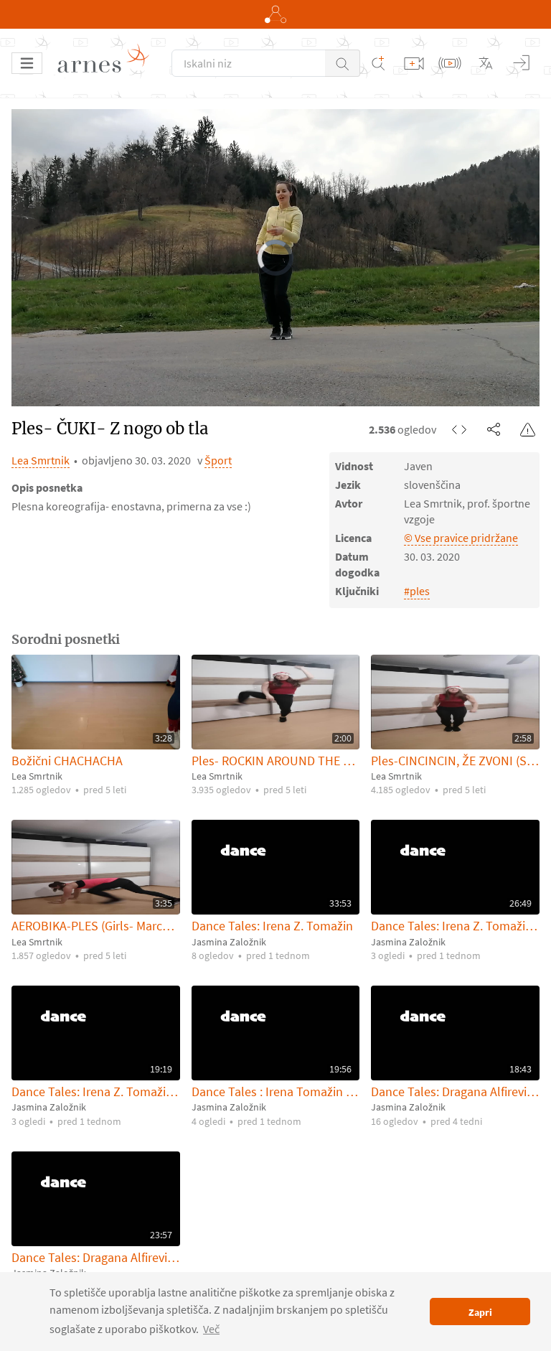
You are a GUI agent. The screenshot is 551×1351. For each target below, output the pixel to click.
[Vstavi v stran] (459, 429)
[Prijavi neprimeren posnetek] (528, 429)
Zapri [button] (480, 1312)
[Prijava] (522, 63)
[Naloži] (414, 63)
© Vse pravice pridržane (461, 537)
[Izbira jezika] (486, 63)
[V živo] (450, 63)
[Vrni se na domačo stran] (108, 63)
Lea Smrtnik (40, 460)
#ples (417, 591)
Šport (218, 460)
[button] (342, 63)
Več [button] (211, 1329)
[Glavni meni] (26, 63)
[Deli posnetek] (493, 429)
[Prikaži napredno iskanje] (378, 63)
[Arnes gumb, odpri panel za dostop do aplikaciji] (275, 14)
